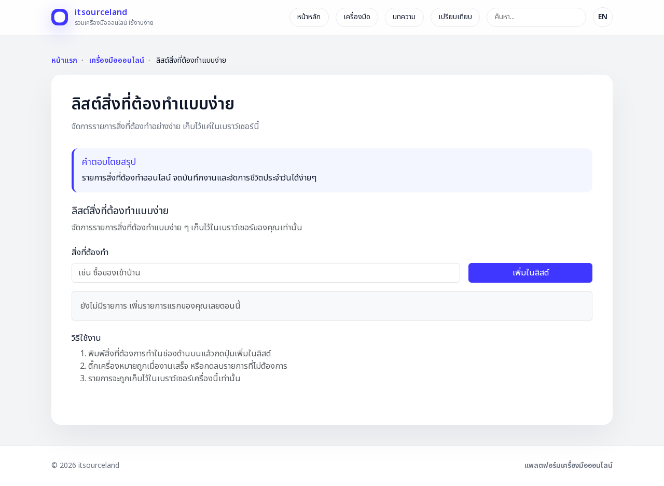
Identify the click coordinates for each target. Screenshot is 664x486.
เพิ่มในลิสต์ (531, 273)
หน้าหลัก (309, 16)
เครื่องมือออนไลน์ (116, 60)
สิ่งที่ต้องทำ (90, 252)
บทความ (404, 16)
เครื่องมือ (356, 16)
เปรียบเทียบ (455, 16)
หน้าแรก (64, 60)
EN (602, 16)
